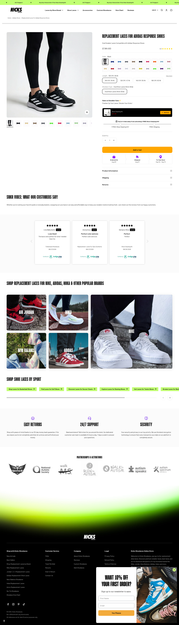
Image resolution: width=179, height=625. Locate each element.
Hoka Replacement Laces (15, 583)
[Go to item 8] (68, 123)
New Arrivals (11, 556)
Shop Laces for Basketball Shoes (20, 389)
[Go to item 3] (26, 123)
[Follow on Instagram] (13, 604)
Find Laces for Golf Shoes (50, 389)
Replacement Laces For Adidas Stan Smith (25, 612)
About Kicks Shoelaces (82, 556)
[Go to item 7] (59, 123)
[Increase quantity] (114, 140)
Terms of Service (110, 564)
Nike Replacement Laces (15, 568)
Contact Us (49, 575)
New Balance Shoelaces (15, 579)
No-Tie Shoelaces (13, 591)
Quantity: (105, 135)
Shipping (48, 560)
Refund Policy (109, 560)
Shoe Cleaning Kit (117, 111)
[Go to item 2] (18, 123)
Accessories (88, 10)
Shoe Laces (71, 10)
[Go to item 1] (10, 123)
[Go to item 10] (84, 123)
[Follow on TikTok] (23, 604)
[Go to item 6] (51, 123)
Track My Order (50, 564)
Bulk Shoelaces (79, 568)
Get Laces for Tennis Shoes (144, 389)
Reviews (131, 10)
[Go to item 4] (34, 123)
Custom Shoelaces (104, 10)
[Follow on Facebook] (8, 604)
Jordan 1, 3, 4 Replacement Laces (18, 572)
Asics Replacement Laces (16, 587)
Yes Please (116, 613)
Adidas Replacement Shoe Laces (18, 575)
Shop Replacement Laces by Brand (19, 564)
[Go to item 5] (43, 123)
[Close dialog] (174, 570)
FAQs (47, 556)
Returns (48, 568)
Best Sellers (11, 560)
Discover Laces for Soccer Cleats (81, 389)
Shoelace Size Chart (13, 595)
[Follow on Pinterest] (18, 604)
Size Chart (119, 10)
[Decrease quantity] (105, 140)
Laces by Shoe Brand (53, 10)
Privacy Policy (109, 556)
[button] (32, 241)
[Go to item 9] (76, 123)
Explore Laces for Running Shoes (113, 389)
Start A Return (50, 572)
